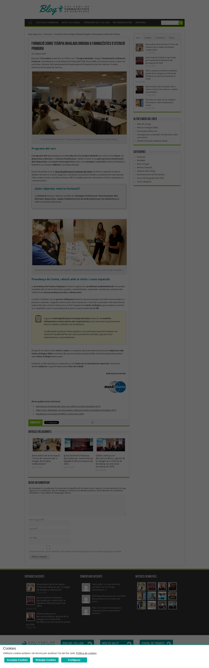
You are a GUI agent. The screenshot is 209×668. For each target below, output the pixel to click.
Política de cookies (86, 653)
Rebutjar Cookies (46, 660)
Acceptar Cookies (17, 660)
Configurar (74, 660)
